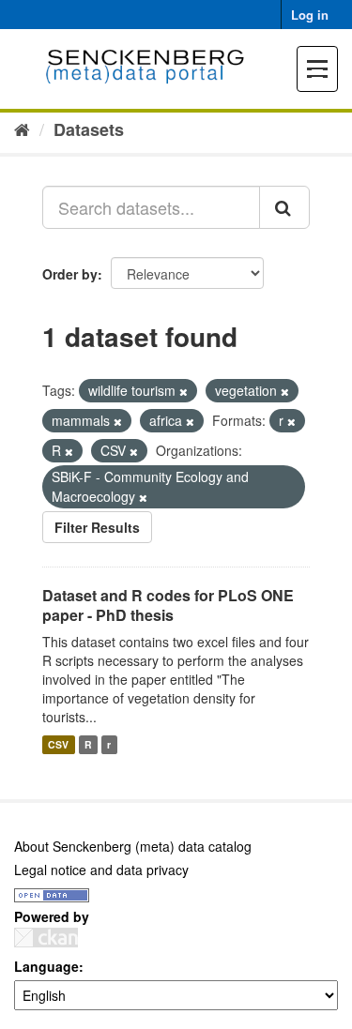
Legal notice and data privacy (101, 869)
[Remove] (183, 391)
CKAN (46, 937)
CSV (58, 744)
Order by (70, 274)
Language (46, 966)
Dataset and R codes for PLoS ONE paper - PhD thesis (168, 605)
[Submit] (284, 207)
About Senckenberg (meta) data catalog (133, 846)
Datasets (89, 129)
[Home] (22, 128)
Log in (310, 14)
